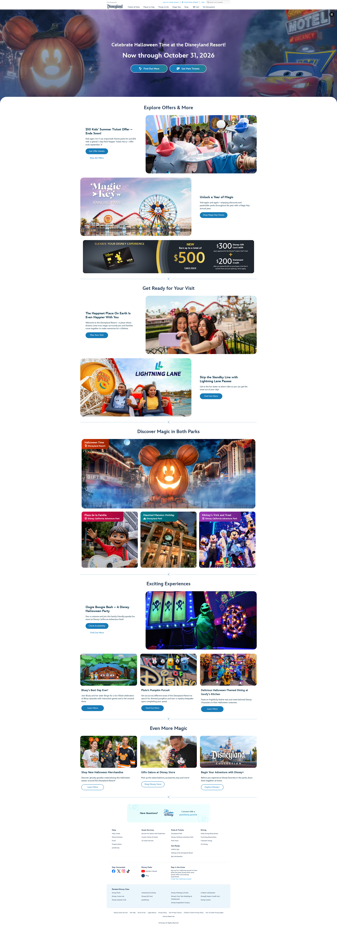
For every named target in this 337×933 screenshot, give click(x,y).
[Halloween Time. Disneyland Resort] (168, 473)
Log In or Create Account (171, 2)
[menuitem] (182, 2)
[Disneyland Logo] (115, 6)
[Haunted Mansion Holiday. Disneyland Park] (168, 540)
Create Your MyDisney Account (181, 879)
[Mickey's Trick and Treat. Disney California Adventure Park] (227, 540)
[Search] (208, 2)
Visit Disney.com (112, 2)
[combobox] (218, 2)
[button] (195, 7)
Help (202, 2)
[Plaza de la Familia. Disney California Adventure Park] (110, 540)
